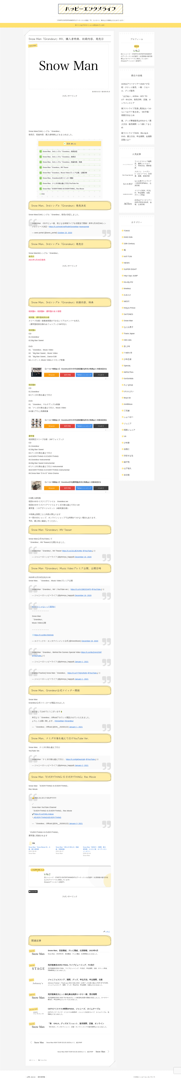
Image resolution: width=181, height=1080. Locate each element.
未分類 (127, 475)
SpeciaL (127, 366)
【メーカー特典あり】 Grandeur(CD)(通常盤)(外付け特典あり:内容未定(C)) (72, 482)
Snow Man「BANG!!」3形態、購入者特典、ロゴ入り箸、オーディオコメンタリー (94, 849)
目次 (68, 144)
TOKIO (127, 231)
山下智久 (127, 468)
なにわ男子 (128, 327)
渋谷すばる (128, 456)
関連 (43, 194)
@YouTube (87, 551)
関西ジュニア (129, 430)
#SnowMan (74, 227)
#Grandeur (69, 721)
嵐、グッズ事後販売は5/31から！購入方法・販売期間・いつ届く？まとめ (136, 124)
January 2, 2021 (81, 765)
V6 (125, 436)
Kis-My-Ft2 (128, 282)
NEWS (127, 263)
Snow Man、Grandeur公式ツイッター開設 (58, 178)
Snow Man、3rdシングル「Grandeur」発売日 (59, 157)
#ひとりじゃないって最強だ (44, 607)
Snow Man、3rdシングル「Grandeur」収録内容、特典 (62, 162)
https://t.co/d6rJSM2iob (44, 635)
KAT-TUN (128, 256)
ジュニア (127, 423)
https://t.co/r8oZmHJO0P (91, 652)
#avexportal (84, 227)
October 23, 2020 (65, 233)
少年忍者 (127, 359)
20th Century (129, 244)
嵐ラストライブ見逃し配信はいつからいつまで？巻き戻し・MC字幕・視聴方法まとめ (136, 111)
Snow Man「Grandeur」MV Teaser (55, 167)
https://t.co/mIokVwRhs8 (59, 227)
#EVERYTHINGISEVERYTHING (47, 817)
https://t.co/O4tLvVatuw (44, 814)
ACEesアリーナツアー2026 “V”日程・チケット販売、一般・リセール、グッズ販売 (135, 87)
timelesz (127, 288)
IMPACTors (128, 372)
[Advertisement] (70, 112)
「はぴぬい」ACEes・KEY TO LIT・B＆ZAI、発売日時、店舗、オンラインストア (136, 99)
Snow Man (34, 891)
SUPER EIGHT (130, 269)
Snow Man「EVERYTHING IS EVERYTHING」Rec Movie (63, 189)
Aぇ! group (128, 385)
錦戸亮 (127, 462)
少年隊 (127, 443)
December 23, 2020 (90, 641)
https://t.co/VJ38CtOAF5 (81, 589)
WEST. (127, 301)
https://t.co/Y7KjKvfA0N (77, 673)
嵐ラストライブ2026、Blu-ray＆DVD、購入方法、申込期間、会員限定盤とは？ (136, 136)
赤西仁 (127, 449)
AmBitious (128, 404)
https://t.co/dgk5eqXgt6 (75, 759)
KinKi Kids (128, 237)
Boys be (127, 398)
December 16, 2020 (83, 557)
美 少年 (127, 346)
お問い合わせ (31, 1077)
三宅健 (127, 411)
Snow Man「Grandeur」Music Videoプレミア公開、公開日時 (65, 173)
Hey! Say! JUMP (131, 276)
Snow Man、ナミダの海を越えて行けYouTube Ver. (61, 183)
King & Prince (129, 308)
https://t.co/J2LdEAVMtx (72, 551)
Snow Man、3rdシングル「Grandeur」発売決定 (60, 151)
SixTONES (128, 314)
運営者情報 (41, 1077)
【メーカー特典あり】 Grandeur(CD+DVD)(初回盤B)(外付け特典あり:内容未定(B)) (75, 420)
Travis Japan (129, 333)
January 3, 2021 (76, 823)
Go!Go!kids (128, 378)
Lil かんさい (129, 391)
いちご (47, 874)
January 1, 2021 (81, 662)
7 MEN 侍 (128, 353)
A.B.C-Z (127, 295)
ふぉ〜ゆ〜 (128, 417)
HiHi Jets (127, 340)
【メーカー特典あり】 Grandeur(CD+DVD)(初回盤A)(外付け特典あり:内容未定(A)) (75, 369)
